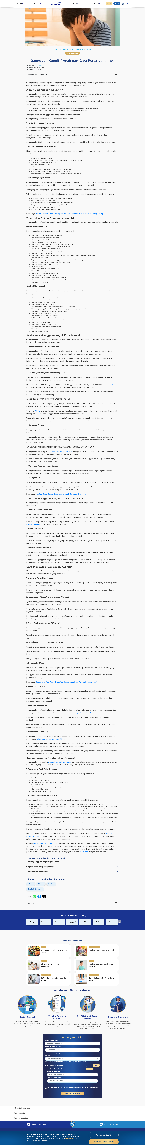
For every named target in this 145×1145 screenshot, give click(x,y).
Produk (36, 3)
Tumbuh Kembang (76, 49)
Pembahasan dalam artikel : (37, 75)
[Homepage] (56, 3)
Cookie (49, 1089)
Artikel (19, 3)
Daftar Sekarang (72, 1093)
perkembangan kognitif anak (79, 713)
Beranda (58, 49)
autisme (109, 385)
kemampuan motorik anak (61, 452)
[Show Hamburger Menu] (128, 4)
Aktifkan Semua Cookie (104, 1142)
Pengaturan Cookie (104, 1135)
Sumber (31, 903)
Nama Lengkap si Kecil (54, 1071)
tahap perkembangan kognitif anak (52, 739)
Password (48, 1055)
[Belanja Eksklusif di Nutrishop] (123, 3)
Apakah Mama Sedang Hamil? (54, 1065)
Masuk (109, 3)
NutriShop (84, 852)
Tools (75, 3)
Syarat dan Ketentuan (88, 1087)
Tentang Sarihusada (21, 1113)
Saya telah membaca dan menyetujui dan (72, 1088)
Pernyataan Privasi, (76, 1087)
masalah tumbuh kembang (59, 762)
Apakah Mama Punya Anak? (53, 1068)
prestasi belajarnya (34, 524)
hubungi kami (69, 1138)
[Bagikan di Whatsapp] (34, 896)
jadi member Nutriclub (42, 843)
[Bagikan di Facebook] (39, 896)
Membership (94, 3)
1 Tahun (88, 49)
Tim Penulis (38, 65)
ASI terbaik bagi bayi (22, 1108)
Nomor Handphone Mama (53, 1046)
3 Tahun (51, 884)
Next (119, 921)
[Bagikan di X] (44, 896)
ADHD (37, 411)
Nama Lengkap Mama (51, 1040)
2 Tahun (41, 884)
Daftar (117, 3)
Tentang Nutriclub (21, 1118)
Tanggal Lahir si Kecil (54, 1077)
